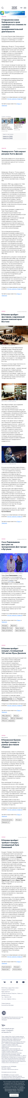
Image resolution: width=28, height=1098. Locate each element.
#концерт (4, 625)
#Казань (16, 715)
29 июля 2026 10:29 (22, 735)
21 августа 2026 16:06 (21, 311)
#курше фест (5, 969)
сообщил (11, 580)
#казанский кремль (7, 819)
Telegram (4, 105)
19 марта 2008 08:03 (21, 148)
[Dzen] (17, 982)
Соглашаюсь (14, 1095)
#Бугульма (13, 625)
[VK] (4, 982)
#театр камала (17, 969)
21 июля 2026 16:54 (22, 837)
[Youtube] (23, 982)
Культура (3, 311)
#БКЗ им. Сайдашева (16, 718)
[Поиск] (2, 8)
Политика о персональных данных (10, 1069)
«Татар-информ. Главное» (14, 99)
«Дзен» (19, 104)
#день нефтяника (20, 630)
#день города (19, 628)
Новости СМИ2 (8, 136)
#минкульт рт (5, 822)
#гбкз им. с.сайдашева (8, 720)
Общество (4, 16)
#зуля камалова (6, 966)
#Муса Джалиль (6, 715)
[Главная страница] (15, 8)
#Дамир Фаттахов (7, 628)
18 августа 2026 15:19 (22, 645)
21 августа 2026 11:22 (21, 539)
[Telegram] (11, 982)
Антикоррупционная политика (9, 1072)
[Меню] (25, 8)
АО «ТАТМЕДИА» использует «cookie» (10, 1074)
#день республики (7, 630)
